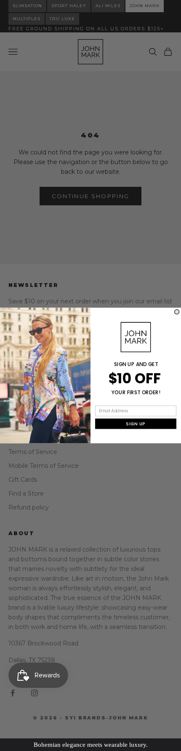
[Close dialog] (177, 312)
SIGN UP (135, 424)
